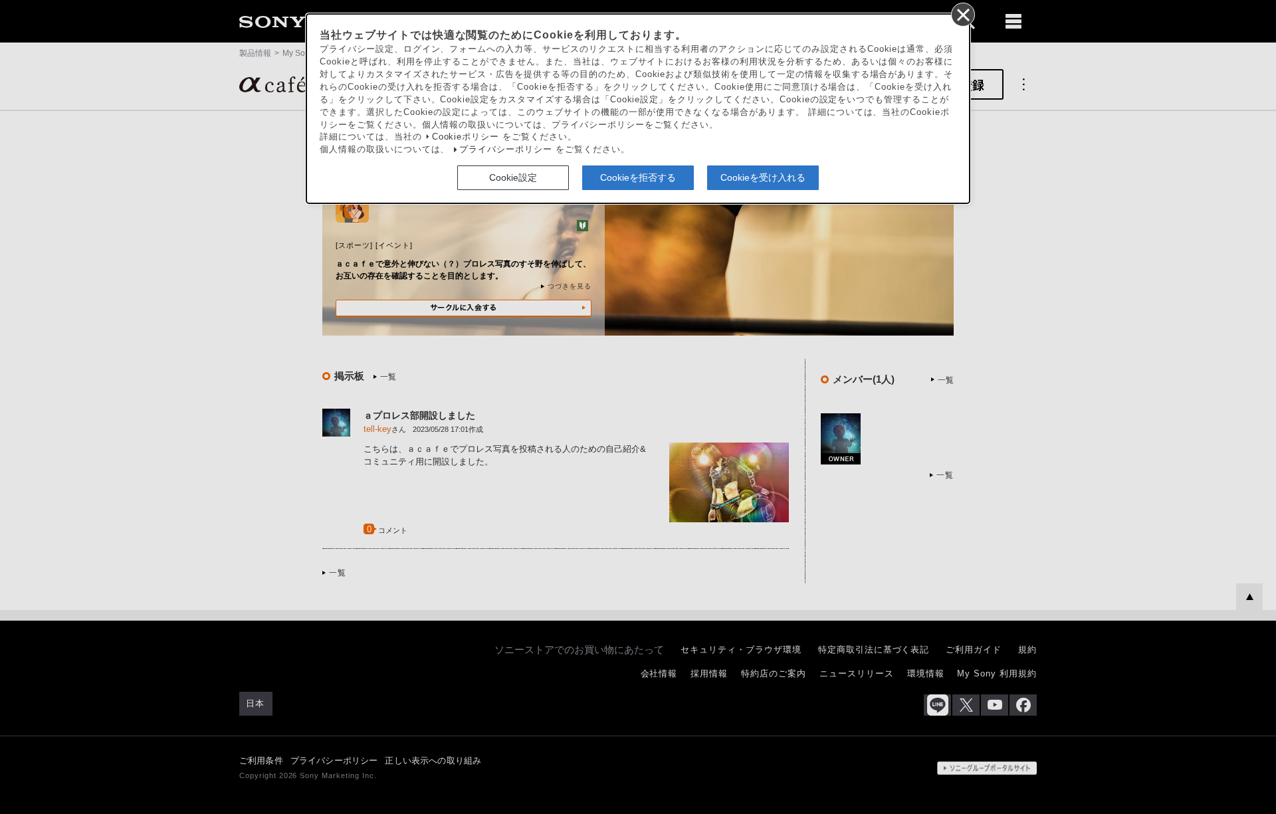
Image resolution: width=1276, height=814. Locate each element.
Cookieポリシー (466, 137)
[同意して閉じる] (962, 14)
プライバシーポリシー (505, 149)
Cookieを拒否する (638, 176)
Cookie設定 (513, 176)
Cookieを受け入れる (762, 176)
